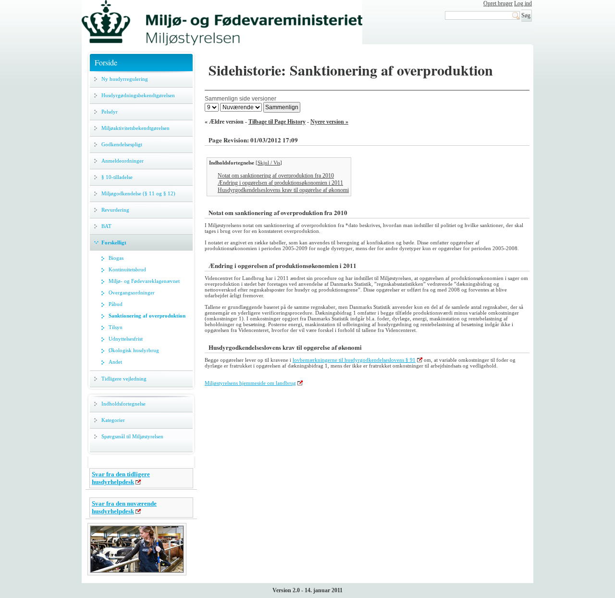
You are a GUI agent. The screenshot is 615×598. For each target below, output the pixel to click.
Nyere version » (329, 121)
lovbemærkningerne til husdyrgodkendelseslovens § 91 (354, 360)
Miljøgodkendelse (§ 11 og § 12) (138, 193)
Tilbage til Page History (277, 121)
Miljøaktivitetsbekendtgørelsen (135, 128)
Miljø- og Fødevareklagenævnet (144, 281)
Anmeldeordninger (122, 161)
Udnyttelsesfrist (126, 339)
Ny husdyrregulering (124, 79)
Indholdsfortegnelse (123, 404)
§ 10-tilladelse (117, 177)
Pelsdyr (109, 112)
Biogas (116, 258)
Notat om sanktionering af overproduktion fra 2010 (276, 175)
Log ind (523, 3)
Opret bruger (498, 3)
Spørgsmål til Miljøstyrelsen (132, 436)
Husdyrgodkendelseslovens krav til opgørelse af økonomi (283, 190)
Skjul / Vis (269, 162)
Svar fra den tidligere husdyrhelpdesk (121, 478)
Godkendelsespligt (121, 144)
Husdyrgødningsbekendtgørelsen (138, 95)
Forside (106, 62)
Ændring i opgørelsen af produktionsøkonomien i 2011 (280, 182)
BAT (106, 226)
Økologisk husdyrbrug (134, 350)
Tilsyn (116, 327)
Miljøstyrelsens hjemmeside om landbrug (250, 383)
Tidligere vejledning (124, 379)
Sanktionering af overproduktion (147, 315)
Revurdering (115, 210)
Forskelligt (113, 242)
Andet (115, 362)
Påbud (116, 304)
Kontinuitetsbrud (127, 269)
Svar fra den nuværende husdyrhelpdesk (124, 507)
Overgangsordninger (132, 292)
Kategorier (113, 420)
